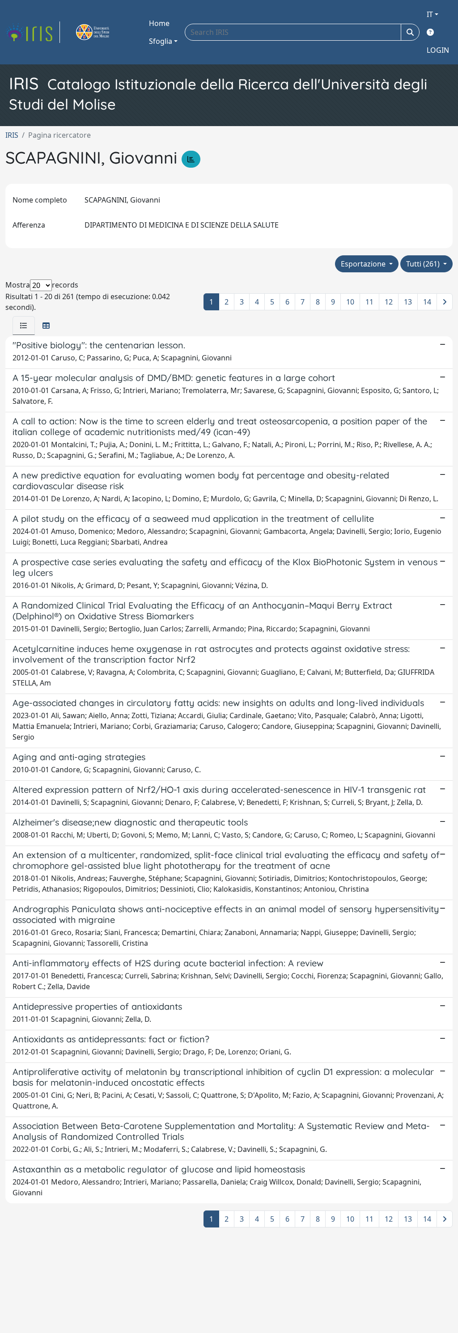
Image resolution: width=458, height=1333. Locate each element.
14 (427, 302)
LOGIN (438, 50)
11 (369, 302)
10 (350, 302)
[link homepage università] (103, 32)
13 (408, 302)
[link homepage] (32, 32)
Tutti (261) (423, 264)
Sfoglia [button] (160, 41)
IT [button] (430, 14)
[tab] (24, 325)
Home (159, 23)
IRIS (11, 135)
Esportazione (364, 264)
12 (389, 302)
